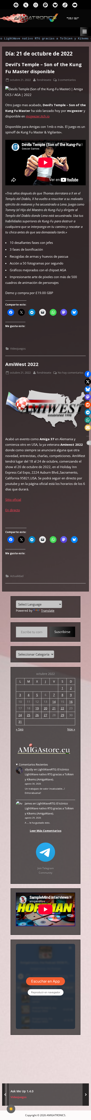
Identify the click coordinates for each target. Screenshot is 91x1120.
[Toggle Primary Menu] (84, 31)
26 (37, 715)
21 (54, 708)
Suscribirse (62, 632)
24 (20, 715)
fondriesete (44, 80)
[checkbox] (11, 1109)
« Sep (19, 729)
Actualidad (16, 576)
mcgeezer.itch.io (38, 116)
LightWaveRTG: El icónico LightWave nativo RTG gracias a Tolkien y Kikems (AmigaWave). (49, 774)
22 (62, 708)
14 (54, 702)
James (28, 803)
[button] (88, 374)
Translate (47, 611)
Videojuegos (18, 348)
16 (71, 702)
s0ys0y (29, 769)
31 (20, 722)
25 (28, 715)
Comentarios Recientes (33, 764)
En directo (12, 510)
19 (37, 708)
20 (45, 708)
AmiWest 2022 (22, 364)
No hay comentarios (70, 372)
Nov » (71, 729)
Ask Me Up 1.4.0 (22, 1091)
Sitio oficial (13, 499)
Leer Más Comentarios (45, 831)
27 (45, 715)
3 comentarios (67, 80)
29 (62, 715)
